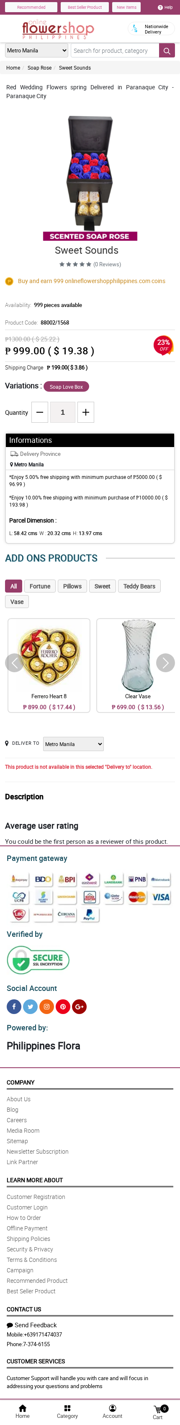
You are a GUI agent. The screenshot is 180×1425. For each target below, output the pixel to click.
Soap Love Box (66, 386)
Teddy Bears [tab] (139, 586)
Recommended (31, 7)
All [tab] (13, 586)
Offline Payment (27, 1228)
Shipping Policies (28, 1239)
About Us (19, 1099)
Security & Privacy (30, 1249)
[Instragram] (46, 1006)
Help (169, 7)
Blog (12, 1109)
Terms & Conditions (32, 1260)
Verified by (25, 934)
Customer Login (27, 1207)
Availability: (43, 305)
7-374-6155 (36, 1344)
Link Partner (22, 1162)
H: (87, 533)
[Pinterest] (63, 1006)
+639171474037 (43, 1334)
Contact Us (24, 1309)
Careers (17, 1120)
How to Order (24, 1218)
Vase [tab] (16, 602)
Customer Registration (36, 1197)
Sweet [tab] (103, 586)
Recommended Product (37, 1281)
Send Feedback (36, 1325)
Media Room (23, 1130)
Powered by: (27, 1027)
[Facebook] (14, 1006)
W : (55, 533)
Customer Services (36, 1361)
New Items (126, 7)
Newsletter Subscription (38, 1151)
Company (20, 1082)
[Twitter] (30, 1006)
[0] (157, 1408)
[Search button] (167, 50)
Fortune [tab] (40, 586)
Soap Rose (39, 67)
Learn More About (35, 1180)
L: (23, 533)
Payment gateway (37, 858)
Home (13, 67)
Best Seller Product (85, 7)
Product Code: (37, 322)
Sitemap (17, 1141)
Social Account (32, 988)
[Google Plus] (79, 1006)
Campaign (20, 1270)
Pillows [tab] (72, 586)
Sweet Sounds (75, 67)
